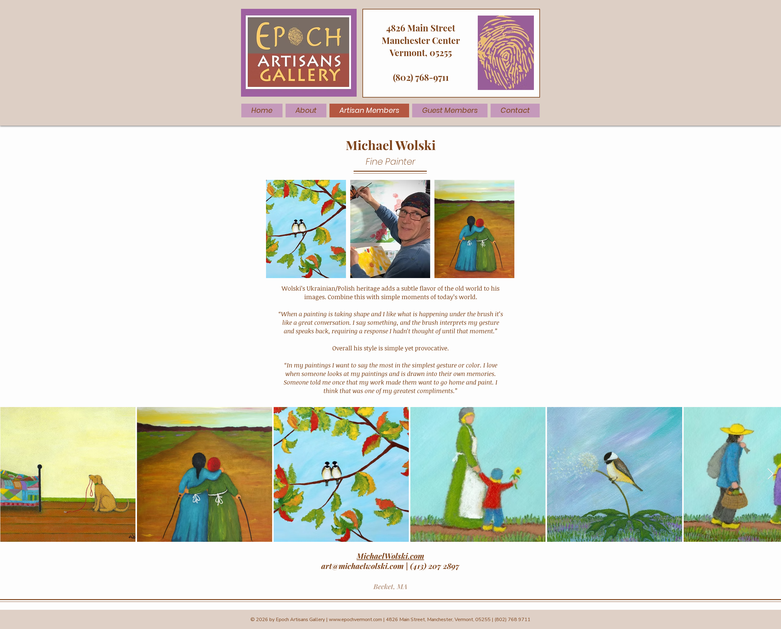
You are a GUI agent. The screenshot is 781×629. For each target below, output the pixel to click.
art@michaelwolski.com (362, 566)
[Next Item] (770, 474)
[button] (306, 229)
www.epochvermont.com (355, 619)
